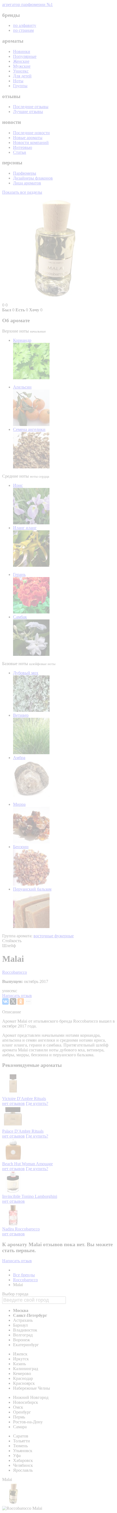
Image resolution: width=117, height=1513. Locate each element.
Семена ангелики (29, 429)
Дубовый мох (25, 673)
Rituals (40, 1098)
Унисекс (21, 71)
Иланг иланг (25, 527)
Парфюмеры (24, 173)
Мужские (21, 66)
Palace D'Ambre (17, 1131)
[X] (13, 1001)
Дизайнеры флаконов (33, 178)
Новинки (21, 51)
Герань (19, 574)
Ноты (18, 81)
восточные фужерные (53, 936)
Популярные (24, 56)
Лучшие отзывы (28, 111)
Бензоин (21, 846)
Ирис (18, 485)
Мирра (19, 804)
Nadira (8, 1229)
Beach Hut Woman (19, 1163)
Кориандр (22, 340)
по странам (23, 30)
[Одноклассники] (20, 1001)
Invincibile (11, 1196)
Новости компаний (31, 142)
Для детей (22, 76)
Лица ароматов (27, 183)
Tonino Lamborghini (39, 1196)
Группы (20, 85)
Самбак (20, 617)
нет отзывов (13, 1103)
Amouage (44, 1163)
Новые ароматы (27, 137)
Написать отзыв (17, 995)
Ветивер (21, 715)
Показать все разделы (22, 192)
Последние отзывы (30, 106)
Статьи (19, 152)
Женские (21, 61)
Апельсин (22, 387)
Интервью (22, 147)
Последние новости (31, 132)
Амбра (19, 757)
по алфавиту (24, 25)
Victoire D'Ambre (18, 1098)
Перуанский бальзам (32, 889)
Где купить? (37, 1103)
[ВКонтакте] (5, 1001)
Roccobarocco (14, 972)
